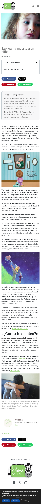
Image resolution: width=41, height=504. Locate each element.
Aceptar (6, 501)
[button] (8, 79)
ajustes (17, 497)
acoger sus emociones (20, 328)
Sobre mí (18, 425)
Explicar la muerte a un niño (15, 69)
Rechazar (15, 501)
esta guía (22, 359)
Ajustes (25, 501)
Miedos (6, 433)
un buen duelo (15, 371)
